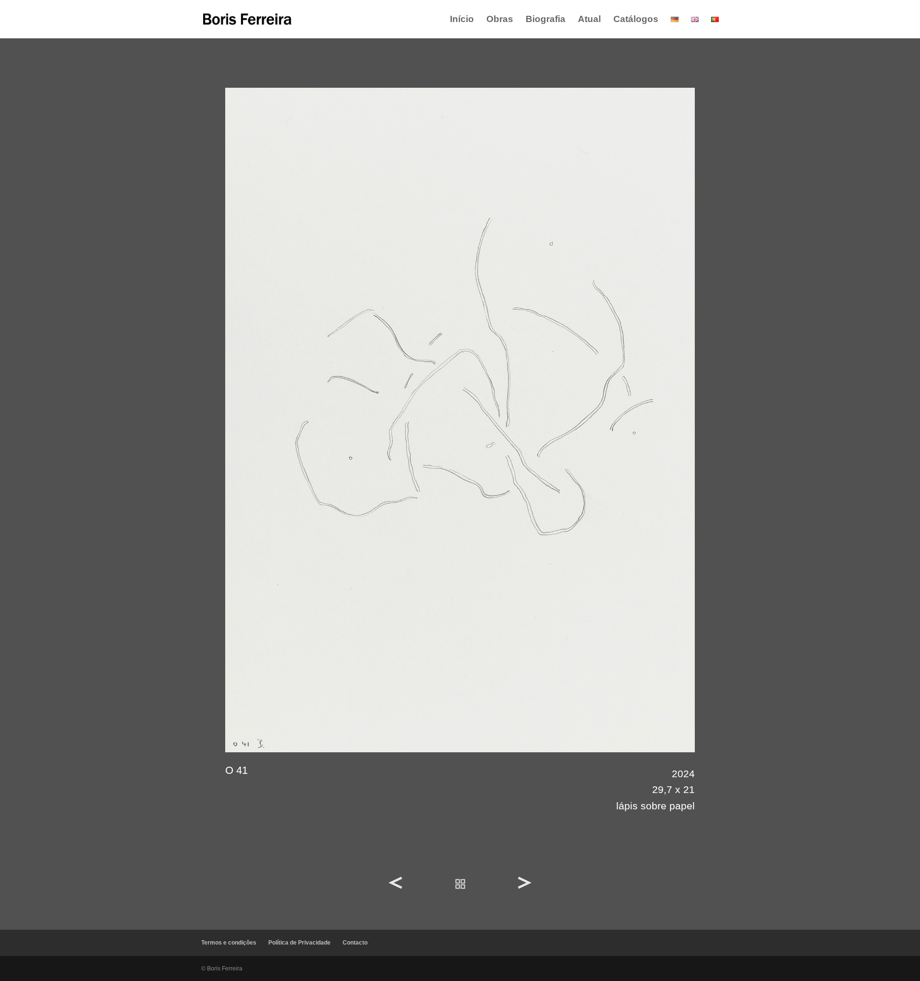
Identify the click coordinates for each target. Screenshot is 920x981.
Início (462, 20)
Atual (589, 20)
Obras (499, 20)
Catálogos (635, 20)
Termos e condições (228, 942)
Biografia (545, 20)
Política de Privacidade (299, 942)
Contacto (355, 942)
